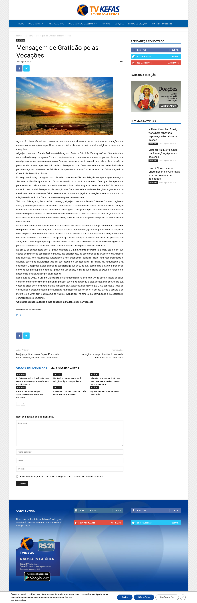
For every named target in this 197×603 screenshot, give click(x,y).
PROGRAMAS (34, 23)
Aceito (125, 597)
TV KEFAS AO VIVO (56, 23)
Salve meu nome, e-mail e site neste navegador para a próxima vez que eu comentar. (61, 476)
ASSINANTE (173, 63)
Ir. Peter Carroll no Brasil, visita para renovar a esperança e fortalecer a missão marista (32, 381)
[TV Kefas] (98, 10)
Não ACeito (144, 597)
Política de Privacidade (161, 23)
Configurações (167, 597)
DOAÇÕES (119, 23)
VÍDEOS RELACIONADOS (31, 368)
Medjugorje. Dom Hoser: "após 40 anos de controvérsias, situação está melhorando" (37, 356)
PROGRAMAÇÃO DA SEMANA (81, 23)
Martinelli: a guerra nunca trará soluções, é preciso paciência (163, 153)
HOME (21, 23)
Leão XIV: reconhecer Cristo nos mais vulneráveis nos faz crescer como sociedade (105, 381)
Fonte (19, 315)
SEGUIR (175, 56)
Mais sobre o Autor (64, 368)
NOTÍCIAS (106, 23)
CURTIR (175, 50)
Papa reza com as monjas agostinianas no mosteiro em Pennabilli (29, 394)
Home (19, 35)
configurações (18, 600)
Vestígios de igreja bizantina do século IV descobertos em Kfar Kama (102, 356)
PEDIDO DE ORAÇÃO (137, 23)
